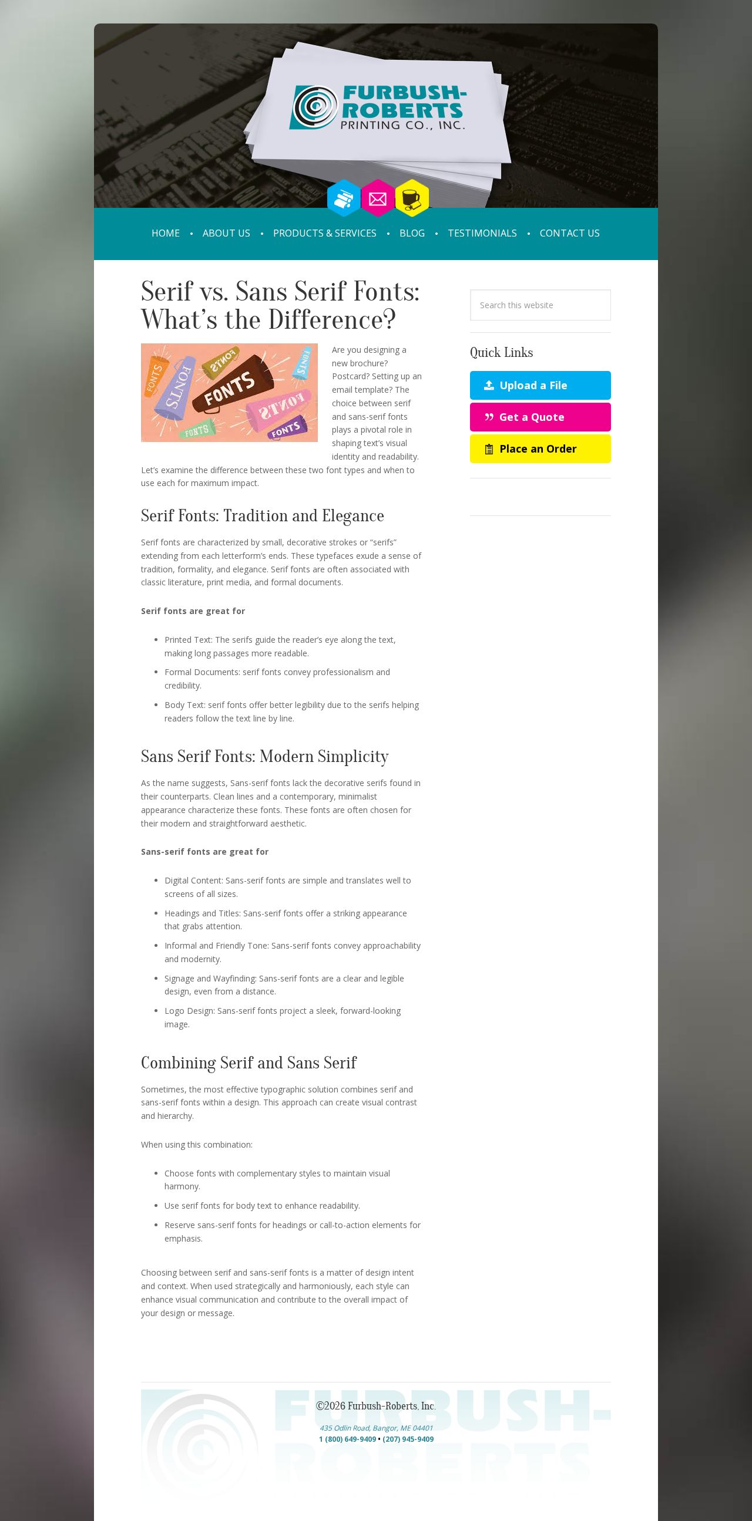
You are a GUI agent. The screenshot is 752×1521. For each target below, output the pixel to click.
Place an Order (536, 448)
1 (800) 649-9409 (347, 1439)
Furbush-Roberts (376, 133)
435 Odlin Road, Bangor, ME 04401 (376, 1428)
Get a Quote (530, 417)
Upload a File (532, 385)
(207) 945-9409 (408, 1439)
